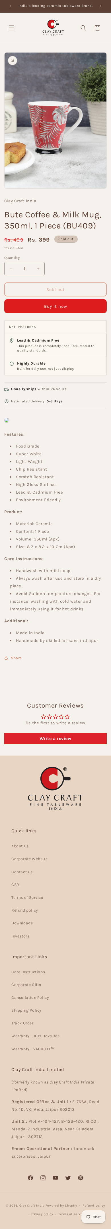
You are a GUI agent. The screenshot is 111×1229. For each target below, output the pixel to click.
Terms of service (71, 1214)
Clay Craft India (32, 1205)
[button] (11, 28)
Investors (20, 936)
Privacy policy (42, 1214)
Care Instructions (28, 972)
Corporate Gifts (26, 984)
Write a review (55, 738)
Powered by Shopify (61, 1205)
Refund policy (24, 910)
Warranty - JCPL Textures (35, 1035)
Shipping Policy (26, 1010)
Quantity (12, 257)
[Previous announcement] (10, 6)
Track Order (22, 1023)
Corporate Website (29, 858)
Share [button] (16, 658)
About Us (20, 846)
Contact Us (22, 872)
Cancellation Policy (30, 997)
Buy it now (55, 306)
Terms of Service (27, 897)
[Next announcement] (100, 6)
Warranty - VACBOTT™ (33, 1049)
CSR (15, 884)
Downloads (22, 923)
